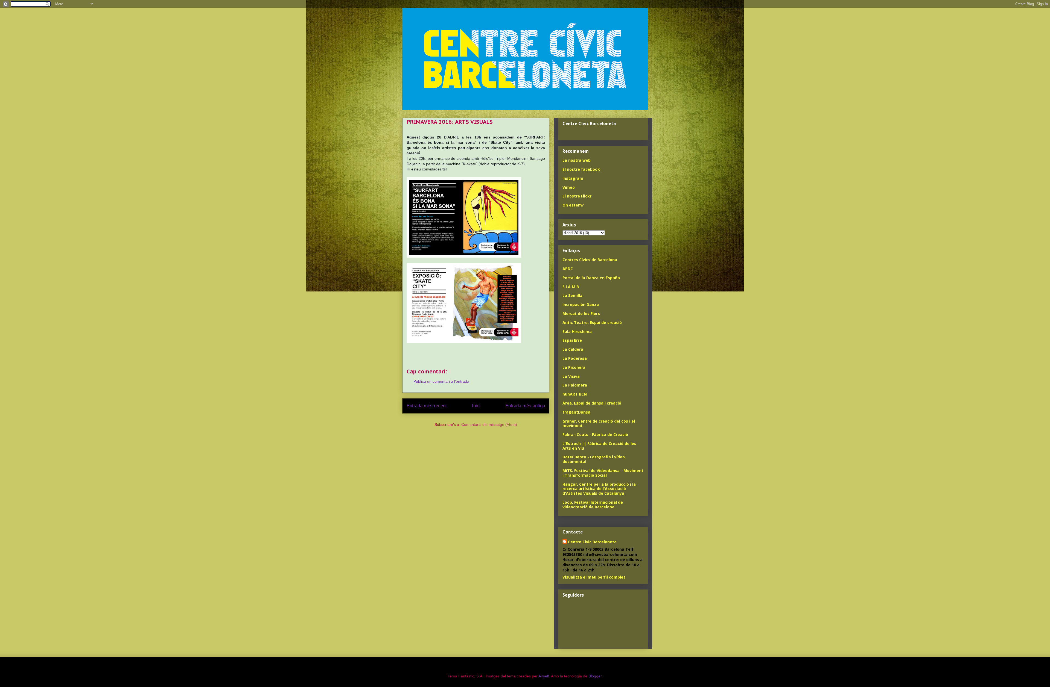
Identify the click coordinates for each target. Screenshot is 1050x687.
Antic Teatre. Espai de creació (592, 322)
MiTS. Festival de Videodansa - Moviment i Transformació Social (602, 473)
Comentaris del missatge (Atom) (489, 424)
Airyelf (543, 676)
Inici (476, 405)
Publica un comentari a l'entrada (441, 381)
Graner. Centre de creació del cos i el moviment (598, 423)
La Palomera (574, 385)
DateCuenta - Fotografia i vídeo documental (593, 459)
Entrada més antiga (525, 405)
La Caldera (572, 349)
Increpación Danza (580, 304)
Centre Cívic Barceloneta (592, 541)
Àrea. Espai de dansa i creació (591, 403)
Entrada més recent (427, 405)
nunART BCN (574, 394)
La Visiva (571, 376)
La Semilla (572, 295)
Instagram (572, 178)
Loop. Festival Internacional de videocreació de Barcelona (592, 504)
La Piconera (573, 367)
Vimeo (568, 187)
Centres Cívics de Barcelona (589, 259)
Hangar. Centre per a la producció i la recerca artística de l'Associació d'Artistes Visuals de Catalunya (599, 489)
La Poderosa (574, 358)
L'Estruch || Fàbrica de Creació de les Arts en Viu (599, 446)
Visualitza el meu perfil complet (593, 577)
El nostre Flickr (576, 196)
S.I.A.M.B (570, 286)
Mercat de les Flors (581, 313)
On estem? (573, 205)
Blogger (595, 676)
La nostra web (576, 160)
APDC (567, 268)
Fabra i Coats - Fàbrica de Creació (595, 434)
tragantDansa (576, 412)
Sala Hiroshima (577, 331)
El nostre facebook (581, 169)
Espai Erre (572, 340)
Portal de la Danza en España (591, 277)
